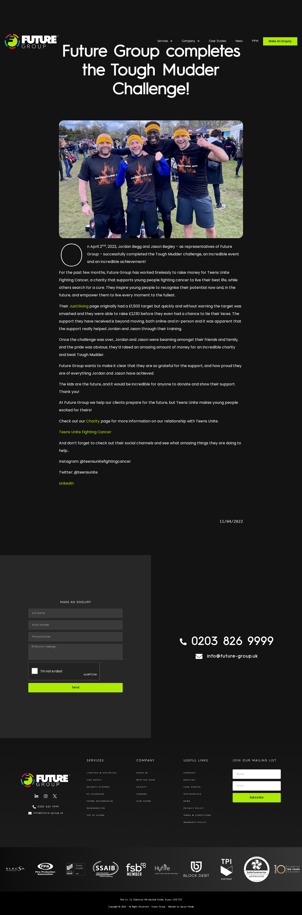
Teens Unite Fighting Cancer (85, 432)
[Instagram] (46, 796)
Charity (93, 421)
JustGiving (78, 306)
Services (162, 41)
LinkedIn (66, 483)
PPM (255, 41)
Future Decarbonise (100, 801)
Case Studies (217, 41)
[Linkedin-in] (37, 796)
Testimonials (192, 794)
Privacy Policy (194, 808)
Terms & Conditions (197, 815)
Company (188, 41)
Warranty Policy (195, 822)
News (239, 41)
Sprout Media (187, 907)
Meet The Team (145, 780)
